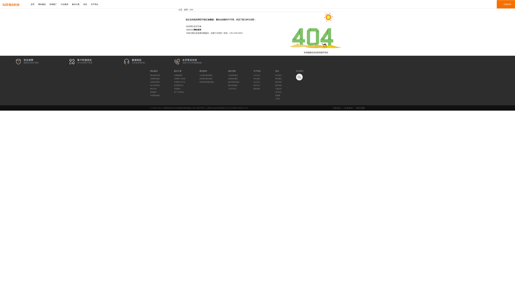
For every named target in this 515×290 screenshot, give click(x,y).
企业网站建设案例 (205, 75)
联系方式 (256, 85)
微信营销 (278, 85)
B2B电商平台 (179, 85)
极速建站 (153, 92)
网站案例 (203, 71)
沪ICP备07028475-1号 (238, 108)
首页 (32, 4)
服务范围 (232, 71)
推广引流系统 (179, 92)
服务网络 (256, 89)
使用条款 (348, 108)
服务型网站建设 (233, 82)
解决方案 (76, 4)
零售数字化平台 (179, 82)
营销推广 (53, 4)
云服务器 (278, 89)
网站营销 (278, 82)
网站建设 (42, 4)
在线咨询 (507, 4)
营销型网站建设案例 (206, 82)
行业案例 (64, 4)
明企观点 (278, 75)
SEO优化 (278, 92)
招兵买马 (256, 82)
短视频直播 (178, 75)
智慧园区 (177, 89)
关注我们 (300, 71)
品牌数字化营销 (179, 79)
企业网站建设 (233, 75)
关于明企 (94, 4)
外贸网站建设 (155, 95)
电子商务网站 (155, 85)
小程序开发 (232, 89)
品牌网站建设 (233, 79)
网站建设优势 (155, 75)
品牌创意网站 (155, 82)
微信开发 (153, 89)
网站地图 (360, 108)
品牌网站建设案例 (205, 79)
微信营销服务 (233, 85)
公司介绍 (256, 75)
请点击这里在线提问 (200, 33)
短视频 (277, 95)
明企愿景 (256, 79)
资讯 (85, 4)
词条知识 (337, 108)
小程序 (277, 99)
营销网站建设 (155, 79)
